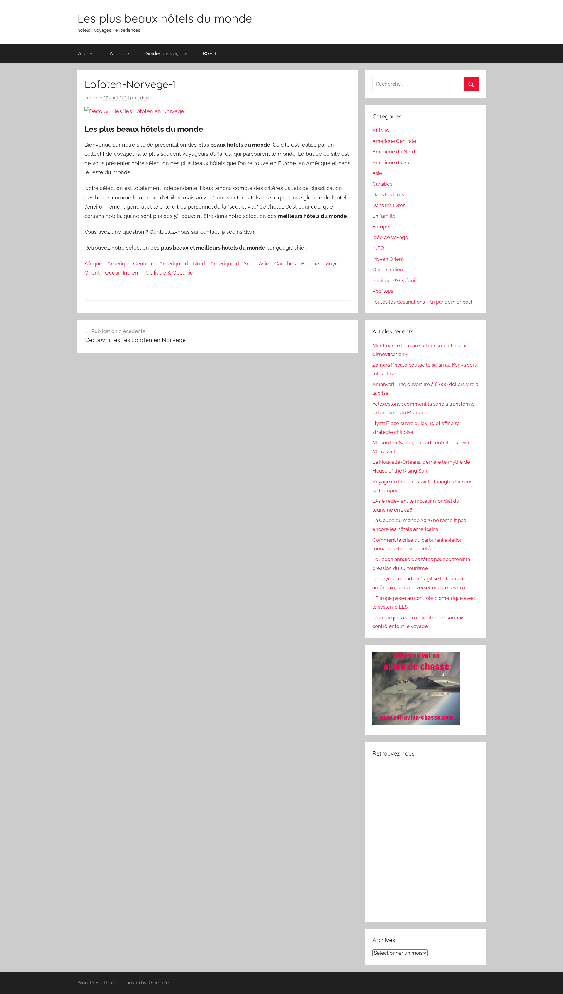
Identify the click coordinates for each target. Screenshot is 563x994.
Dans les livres (388, 205)
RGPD (209, 53)
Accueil (86, 53)
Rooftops (382, 291)
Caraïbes (285, 263)
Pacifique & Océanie (168, 273)
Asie (264, 263)
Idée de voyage (390, 237)
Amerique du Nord (182, 263)
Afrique (93, 263)
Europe (310, 263)
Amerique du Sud (232, 263)
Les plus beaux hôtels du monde (164, 18)
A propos (120, 53)
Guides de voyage (166, 53)
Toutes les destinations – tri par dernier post (422, 302)
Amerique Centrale (130, 263)
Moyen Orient (388, 259)
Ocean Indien (121, 273)
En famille (384, 216)
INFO (378, 248)
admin (144, 97)
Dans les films (388, 194)
